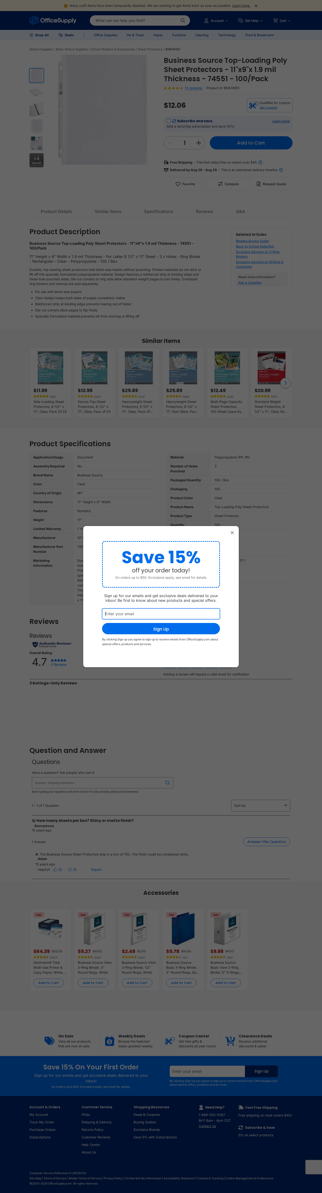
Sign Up (161, 629)
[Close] (232, 532)
